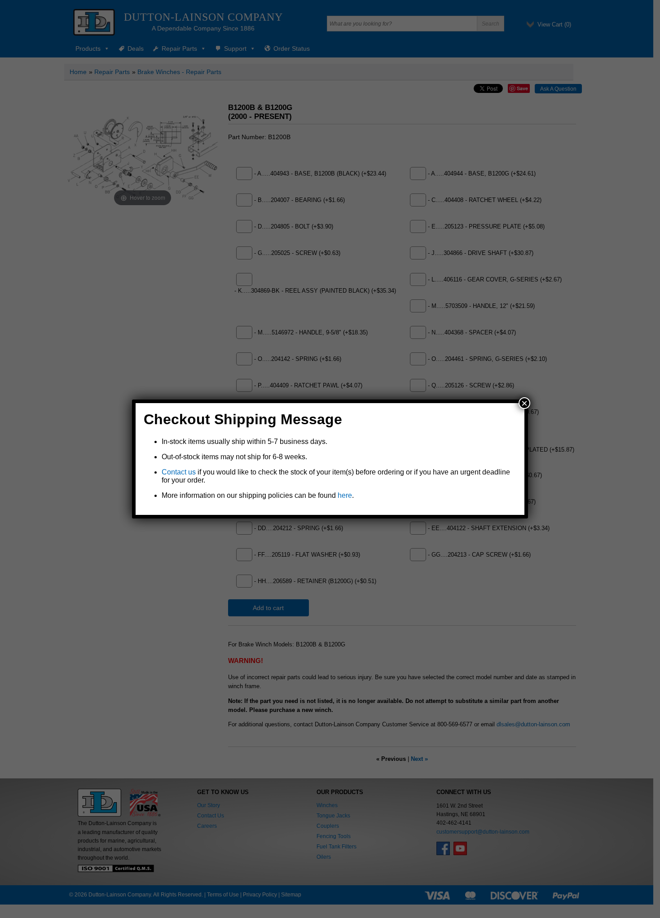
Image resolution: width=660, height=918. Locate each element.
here (345, 495)
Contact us (179, 472)
